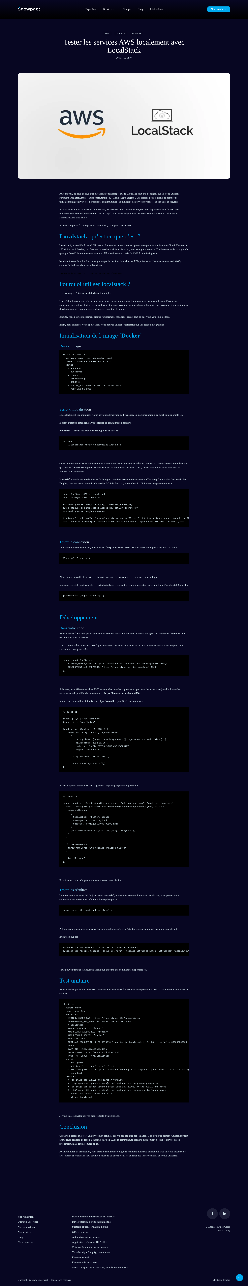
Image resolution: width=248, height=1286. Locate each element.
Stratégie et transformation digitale (90, 1226)
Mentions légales (221, 1279)
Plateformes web (80, 1257)
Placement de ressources (84, 1262)
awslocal (142, 928)
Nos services (24, 1232)
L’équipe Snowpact (28, 1221)
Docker (120, 33)
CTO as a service (81, 1231)
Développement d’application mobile (91, 1221)
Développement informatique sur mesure (93, 1216)
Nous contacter (25, 1242)
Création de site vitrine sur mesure (90, 1247)
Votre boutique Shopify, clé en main (91, 1252)
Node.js (136, 33)
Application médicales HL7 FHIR (89, 1242)
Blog (20, 1237)
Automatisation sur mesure (86, 1236)
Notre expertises (26, 1226)
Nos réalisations (26, 1216)
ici (181, 414)
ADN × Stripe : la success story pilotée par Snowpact (100, 1267)
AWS (107, 33)
